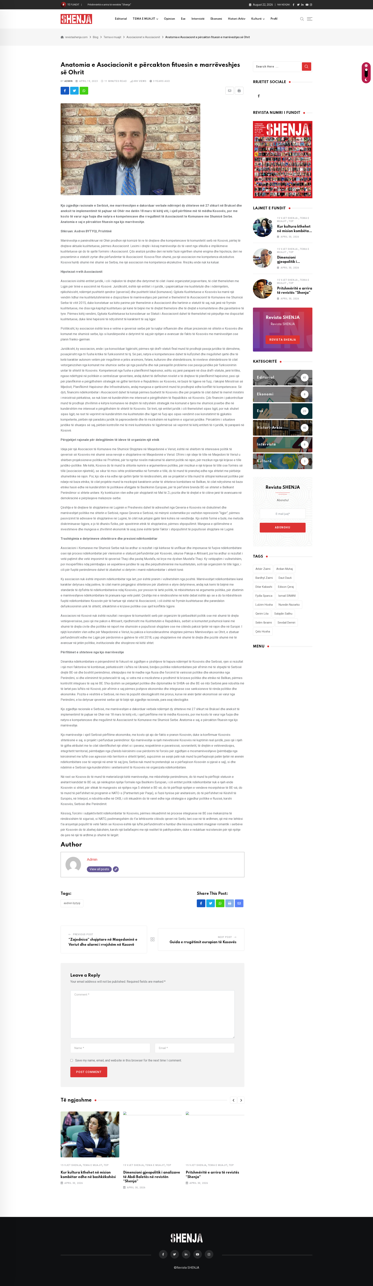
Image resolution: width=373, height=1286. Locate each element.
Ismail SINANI (287, 595)
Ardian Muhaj (284, 569)
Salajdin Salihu (283, 613)
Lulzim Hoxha (264, 604)
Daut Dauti (285, 578)
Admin (68, 81)
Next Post (225, 937)
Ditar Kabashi (263, 587)
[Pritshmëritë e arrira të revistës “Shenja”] (262, 289)
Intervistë (198, 19)
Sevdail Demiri (286, 622)
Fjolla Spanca (263, 595)
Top (106, 1165)
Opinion (169, 19)
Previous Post (83, 934)
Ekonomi (216, 19)
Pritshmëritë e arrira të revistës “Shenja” (109, 4)
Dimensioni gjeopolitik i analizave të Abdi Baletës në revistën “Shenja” (151, 1177)
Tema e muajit (92, 1165)
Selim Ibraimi (263, 622)
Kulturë (256, 19)
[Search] (302, 18)
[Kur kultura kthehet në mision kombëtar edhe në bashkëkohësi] (262, 227)
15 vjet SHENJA (71, 1165)
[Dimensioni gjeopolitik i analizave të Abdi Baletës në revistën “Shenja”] (262, 258)
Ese (183, 19)
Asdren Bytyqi (72, 903)
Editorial (121, 19)
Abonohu (282, 527)
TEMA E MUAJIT (144, 19)
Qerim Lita (261, 613)
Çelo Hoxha (262, 631)
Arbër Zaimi (262, 569)
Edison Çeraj (286, 587)
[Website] (116, 869)
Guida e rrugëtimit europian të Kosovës (203, 942)
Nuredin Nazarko (289, 604)
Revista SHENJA (282, 339)
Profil (273, 19)
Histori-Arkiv (236, 19)
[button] (233, 1100)
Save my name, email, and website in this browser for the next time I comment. (128, 1060)
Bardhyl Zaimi (264, 578)
